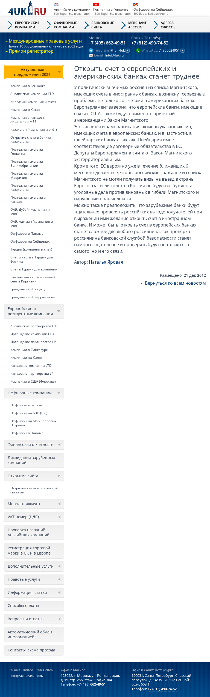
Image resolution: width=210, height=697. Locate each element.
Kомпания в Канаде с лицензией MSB (27, 119)
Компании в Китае (25, 109)
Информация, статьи (27, 592)
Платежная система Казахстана (26, 187)
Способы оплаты (23, 605)
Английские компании (72, 9)
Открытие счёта (23, 475)
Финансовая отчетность (30, 444)
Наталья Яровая (106, 262)
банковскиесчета (102, 25)
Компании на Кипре (26, 357)
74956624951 (169, 50)
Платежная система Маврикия (26, 175)
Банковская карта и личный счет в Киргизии (33, 279)
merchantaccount (137, 25)
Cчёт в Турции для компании (33, 269)
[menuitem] (34, 183)
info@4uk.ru (114, 55)
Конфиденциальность (26, 676)
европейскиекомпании (27, 25)
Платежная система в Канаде (28, 199)
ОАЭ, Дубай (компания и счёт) (30, 211)
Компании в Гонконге (110, 9)
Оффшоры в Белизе (26, 405)
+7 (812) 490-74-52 (149, 43)
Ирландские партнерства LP (33, 341)
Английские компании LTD (32, 93)
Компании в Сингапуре (29, 349)
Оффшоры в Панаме (26, 233)
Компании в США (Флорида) (33, 381)
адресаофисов (168, 25)
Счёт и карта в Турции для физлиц (31, 259)
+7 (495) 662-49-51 (107, 43)
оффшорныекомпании (65, 25)
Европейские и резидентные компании (30, 311)
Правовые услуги (24, 579)
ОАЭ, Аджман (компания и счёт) (31, 223)
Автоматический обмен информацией (30, 634)
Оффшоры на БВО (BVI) (28, 413)
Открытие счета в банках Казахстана (30, 139)
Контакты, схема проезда (31, 650)
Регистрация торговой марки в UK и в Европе (29, 550)
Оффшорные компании (30, 392)
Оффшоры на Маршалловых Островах (33, 423)
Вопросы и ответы (25, 618)
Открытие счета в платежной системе (34, 490)
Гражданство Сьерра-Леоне (32, 297)
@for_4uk (117, 50)
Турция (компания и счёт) (31, 249)
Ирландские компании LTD (32, 334)
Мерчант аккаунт (24, 503)
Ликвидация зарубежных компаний (31, 460)
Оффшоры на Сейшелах (153, 9)
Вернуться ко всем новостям (175, 283)
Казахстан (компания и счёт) (33, 129)
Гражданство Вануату (27, 289)
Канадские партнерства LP (31, 373)
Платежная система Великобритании (26, 163)
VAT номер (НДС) (23, 516)
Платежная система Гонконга (26, 151)
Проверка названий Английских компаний (28, 532)
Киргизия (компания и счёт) (33, 101)
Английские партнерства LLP (33, 326)
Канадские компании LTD (31, 365)
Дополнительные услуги (31, 566)
